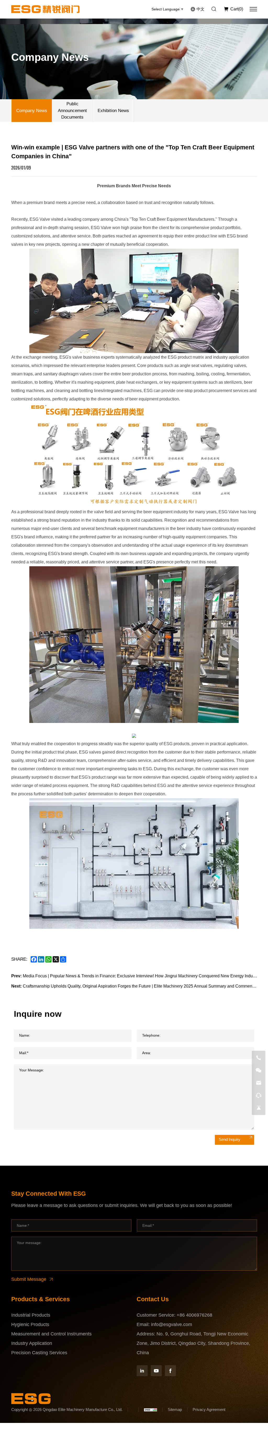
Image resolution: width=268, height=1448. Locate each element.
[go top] (258, 1108)
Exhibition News (113, 110)
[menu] (253, 9)
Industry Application (31, 1343)
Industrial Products (30, 1315)
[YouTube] (156, 1370)
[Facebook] (170, 1370)
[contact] (258, 1095)
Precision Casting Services (39, 1352)
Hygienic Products (30, 1324)
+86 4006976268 (194, 1315)
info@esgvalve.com (171, 1324)
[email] (258, 1083)
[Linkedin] (142, 1370)
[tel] (258, 1058)
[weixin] (258, 1070)
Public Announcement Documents (72, 110)
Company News (31, 110)
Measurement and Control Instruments (51, 1333)
